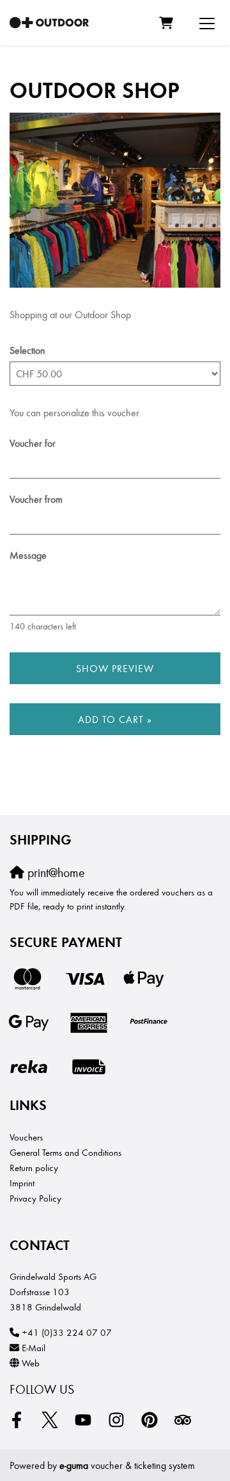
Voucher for (33, 442)
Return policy (34, 1167)
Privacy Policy (35, 1197)
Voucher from (36, 498)
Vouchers (26, 1136)
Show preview (115, 668)
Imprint (22, 1182)
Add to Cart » (115, 719)
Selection (27, 349)
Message (28, 554)
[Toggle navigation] (207, 23)
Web (31, 1362)
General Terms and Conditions (65, 1152)
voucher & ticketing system (127, 1464)
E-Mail (33, 1347)
